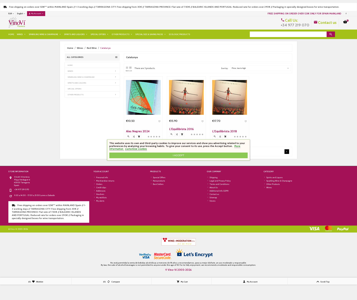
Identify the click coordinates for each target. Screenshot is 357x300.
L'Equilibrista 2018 (224, 131)
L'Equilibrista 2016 (181, 129)
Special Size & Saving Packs (150, 34)
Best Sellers (158, 184)
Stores (212, 201)
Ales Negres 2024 (138, 131)
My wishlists (101, 197)
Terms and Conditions (219, 184)
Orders (99, 184)
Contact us (327, 22)
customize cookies (136, 149)
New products (159, 181)
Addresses (101, 191)
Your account (101, 171)
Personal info (102, 177)
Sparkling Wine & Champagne (45, 34)
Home (11, 34)
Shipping (213, 177)
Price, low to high (239, 68)
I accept (178, 155)
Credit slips (101, 187)
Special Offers (100, 34)
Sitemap (213, 197)
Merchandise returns (105, 181)
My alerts (100, 201)
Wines (21, 34)
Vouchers (100, 194)
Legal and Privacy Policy (220, 181)
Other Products (122, 34)
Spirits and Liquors (76, 34)
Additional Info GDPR (219, 191)
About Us (214, 187)
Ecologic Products (179, 34)
